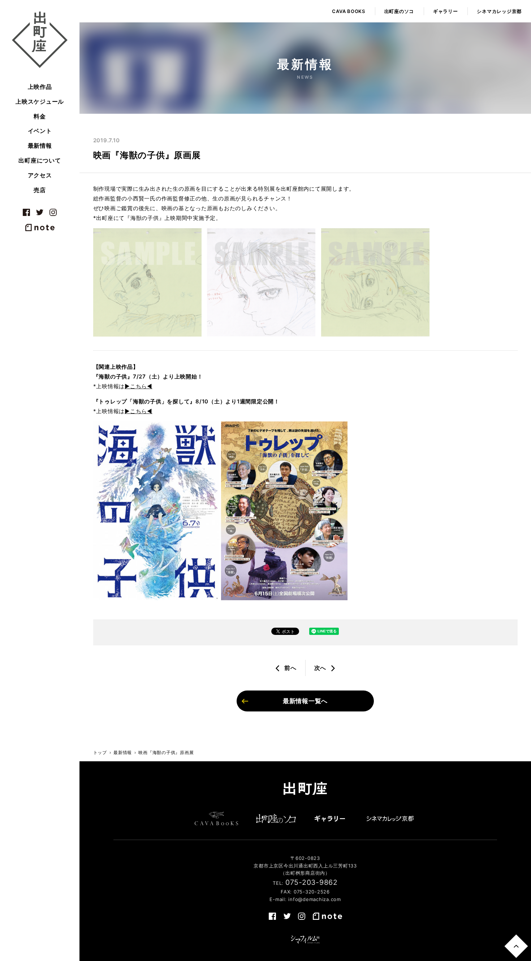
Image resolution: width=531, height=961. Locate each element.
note (40, 227)
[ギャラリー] (330, 818)
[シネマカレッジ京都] (390, 818)
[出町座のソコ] (276, 818)
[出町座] (39, 39)
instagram (53, 212)
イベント (40, 130)
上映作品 (40, 86)
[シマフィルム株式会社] (305, 940)
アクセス (40, 175)
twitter (39, 212)
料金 (40, 116)
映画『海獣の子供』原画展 (166, 752)
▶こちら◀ (138, 386)
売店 (40, 190)
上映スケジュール (40, 101)
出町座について (39, 160)
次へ (320, 667)
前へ (290, 667)
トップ (100, 752)
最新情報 (40, 145)
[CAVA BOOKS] (216, 818)
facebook (26, 212)
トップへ (516, 946)
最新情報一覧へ (305, 701)
